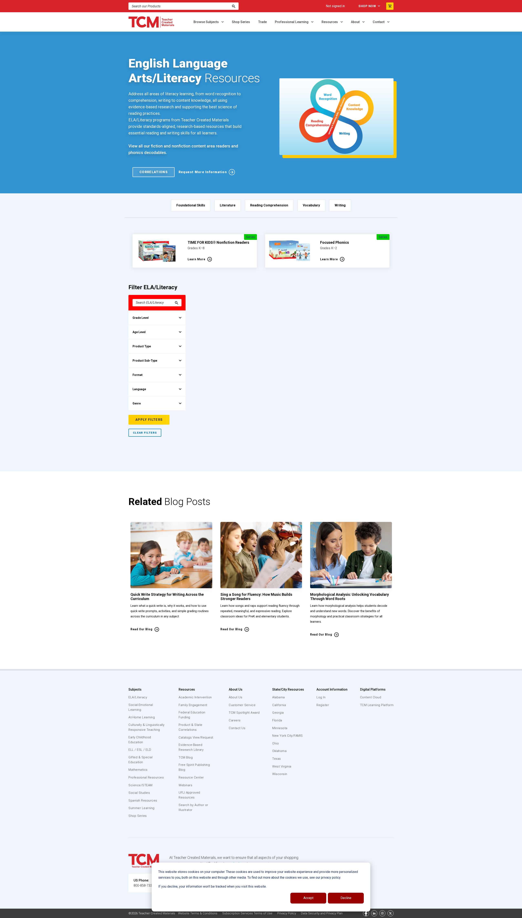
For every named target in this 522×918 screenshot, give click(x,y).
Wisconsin (279, 774)
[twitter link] (390, 913)
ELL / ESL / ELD (139, 750)
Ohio (275, 743)
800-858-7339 (144, 885)
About (356, 22)
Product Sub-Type (145, 360)
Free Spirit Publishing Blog (194, 767)
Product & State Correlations (190, 727)
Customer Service (242, 705)
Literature (228, 205)
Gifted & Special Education (140, 759)
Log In (320, 697)
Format (138, 375)
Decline (346, 898)
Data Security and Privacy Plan (322, 913)
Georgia (278, 712)
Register (322, 705)
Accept (308, 898)
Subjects (135, 689)
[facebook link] (366, 913)
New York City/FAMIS (287, 736)
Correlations (153, 172)
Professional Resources (146, 777)
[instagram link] (382, 913)
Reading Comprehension (269, 205)
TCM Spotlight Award (244, 712)
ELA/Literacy (137, 697)
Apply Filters (149, 420)
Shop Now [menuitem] (367, 6)
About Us (235, 689)
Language (139, 389)
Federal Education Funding (192, 715)
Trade (262, 22)
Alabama (278, 697)
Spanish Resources (142, 800)
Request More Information (203, 172)
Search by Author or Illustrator (193, 807)
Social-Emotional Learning (140, 707)
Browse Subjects (207, 22)
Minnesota (280, 728)
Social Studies (139, 793)
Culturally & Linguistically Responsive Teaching (146, 727)
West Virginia (281, 766)
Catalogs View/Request (196, 737)
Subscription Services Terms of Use (247, 913)
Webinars (185, 785)
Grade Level (141, 317)
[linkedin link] (374, 913)
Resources (330, 22)
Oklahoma (279, 751)
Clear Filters (145, 432)
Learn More (196, 259)
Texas (276, 759)
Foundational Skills (190, 205)
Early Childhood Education (139, 739)
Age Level (139, 332)
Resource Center (191, 777)
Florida (277, 720)
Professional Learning (292, 22)
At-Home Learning (141, 717)
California (279, 705)
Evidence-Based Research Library (191, 747)
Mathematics (138, 770)
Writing (340, 205)
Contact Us (237, 728)
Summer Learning (141, 808)
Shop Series (241, 22)
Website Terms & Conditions (197, 913)
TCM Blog (186, 757)
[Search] (234, 6)
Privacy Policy (286, 913)
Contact (379, 22)
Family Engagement (193, 705)
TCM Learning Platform (377, 705)
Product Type (142, 346)
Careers (235, 720)
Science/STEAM (140, 785)
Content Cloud (370, 697)
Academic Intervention (195, 697)
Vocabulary (311, 205)
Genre (137, 403)
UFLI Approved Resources (189, 795)
